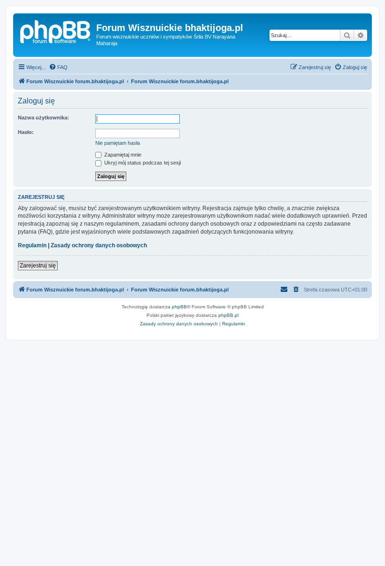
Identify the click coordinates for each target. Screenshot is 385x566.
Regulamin (32, 245)
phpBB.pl (228, 315)
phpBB (179, 306)
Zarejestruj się (38, 265)
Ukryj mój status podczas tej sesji (142, 162)
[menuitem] (58, 67)
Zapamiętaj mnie (122, 154)
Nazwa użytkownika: (43, 117)
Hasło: (26, 132)
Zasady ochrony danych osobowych (99, 245)
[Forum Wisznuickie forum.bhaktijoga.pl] (55, 31)
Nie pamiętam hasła (117, 143)
